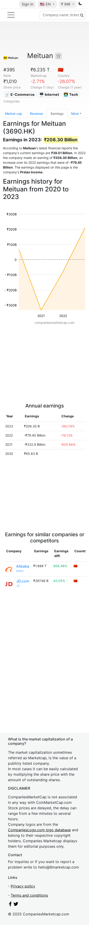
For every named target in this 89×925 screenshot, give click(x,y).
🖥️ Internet (49, 94)
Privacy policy (23, 886)
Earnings (57, 113)
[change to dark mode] (80, 4)
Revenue (36, 113)
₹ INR (66, 4)
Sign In (27, 4)
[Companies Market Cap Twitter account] (16, 905)
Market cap (13, 113)
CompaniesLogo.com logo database (39, 830)
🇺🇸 (45, 4)
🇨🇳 (60, 69)
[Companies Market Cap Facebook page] (10, 905)
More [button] (75, 113)
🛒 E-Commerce (20, 94)
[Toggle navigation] (11, 14)
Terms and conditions (29, 895)
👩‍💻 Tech (71, 94)
